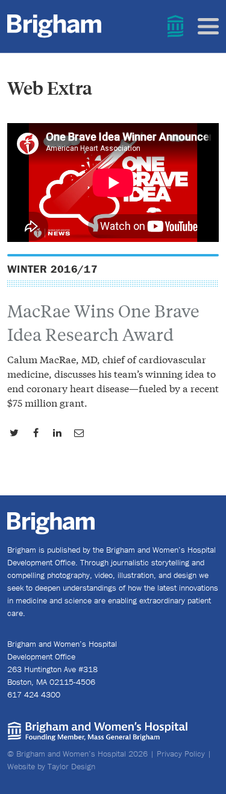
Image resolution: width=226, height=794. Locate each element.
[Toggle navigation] (208, 26)
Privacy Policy (181, 753)
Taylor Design (71, 766)
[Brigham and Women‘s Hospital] (183, 26)
